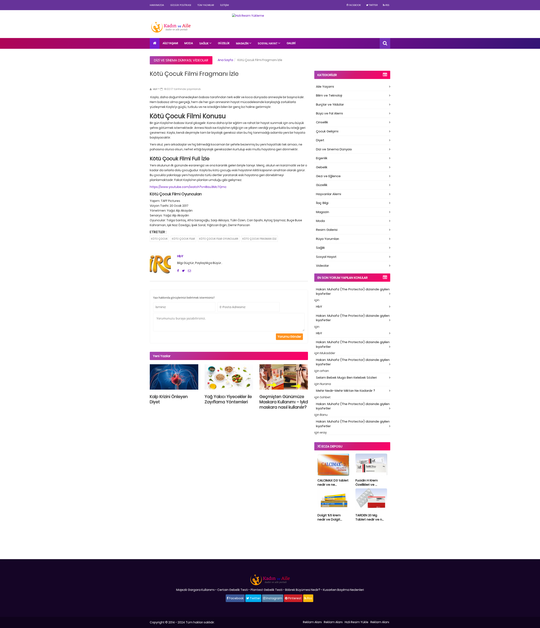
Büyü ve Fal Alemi (329, 113)
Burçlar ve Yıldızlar (330, 104)
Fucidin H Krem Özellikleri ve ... (366, 482)
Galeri (291, 43)
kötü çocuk (159, 239)
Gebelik (321, 167)
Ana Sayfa (225, 60)
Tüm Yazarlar (205, 5)
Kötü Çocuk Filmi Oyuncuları (218, 239)
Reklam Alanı (312, 622)
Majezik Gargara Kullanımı (195, 590)
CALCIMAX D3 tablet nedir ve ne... (332, 482)
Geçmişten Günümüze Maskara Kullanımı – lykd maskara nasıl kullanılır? (283, 402)
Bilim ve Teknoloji (329, 95)
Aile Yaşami (325, 86)
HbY (180, 256)
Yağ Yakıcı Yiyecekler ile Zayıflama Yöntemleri (228, 399)
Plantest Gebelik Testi (266, 590)
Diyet (320, 140)
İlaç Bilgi (322, 203)
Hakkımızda (157, 5)
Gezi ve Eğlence (328, 176)
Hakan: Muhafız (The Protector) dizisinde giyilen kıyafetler (353, 291)
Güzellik (224, 43)
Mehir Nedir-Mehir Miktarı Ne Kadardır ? (345, 390)
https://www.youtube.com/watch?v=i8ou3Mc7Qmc (188, 187)
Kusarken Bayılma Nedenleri (343, 590)
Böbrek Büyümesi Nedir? (302, 590)
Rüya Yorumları (327, 239)
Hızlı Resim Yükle (356, 622)
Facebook (354, 5)
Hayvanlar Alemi (328, 194)
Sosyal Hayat (268, 43)
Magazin (242, 43)
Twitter (373, 5)
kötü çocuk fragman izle (259, 239)
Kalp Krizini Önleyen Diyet (169, 399)
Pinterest (294, 598)
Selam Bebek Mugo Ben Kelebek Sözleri (346, 377)
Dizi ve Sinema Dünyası (172, 60)
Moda (188, 43)
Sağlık (204, 43)
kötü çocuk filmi (183, 239)
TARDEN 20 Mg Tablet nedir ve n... (369, 517)
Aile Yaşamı (170, 43)
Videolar (200, 60)
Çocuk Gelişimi (327, 131)
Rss (387, 5)
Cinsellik (322, 122)
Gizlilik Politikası (180, 5)
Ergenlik (321, 158)
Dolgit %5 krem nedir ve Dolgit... (329, 517)
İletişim (224, 5)
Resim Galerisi (327, 229)
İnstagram (274, 598)
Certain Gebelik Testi (232, 590)
